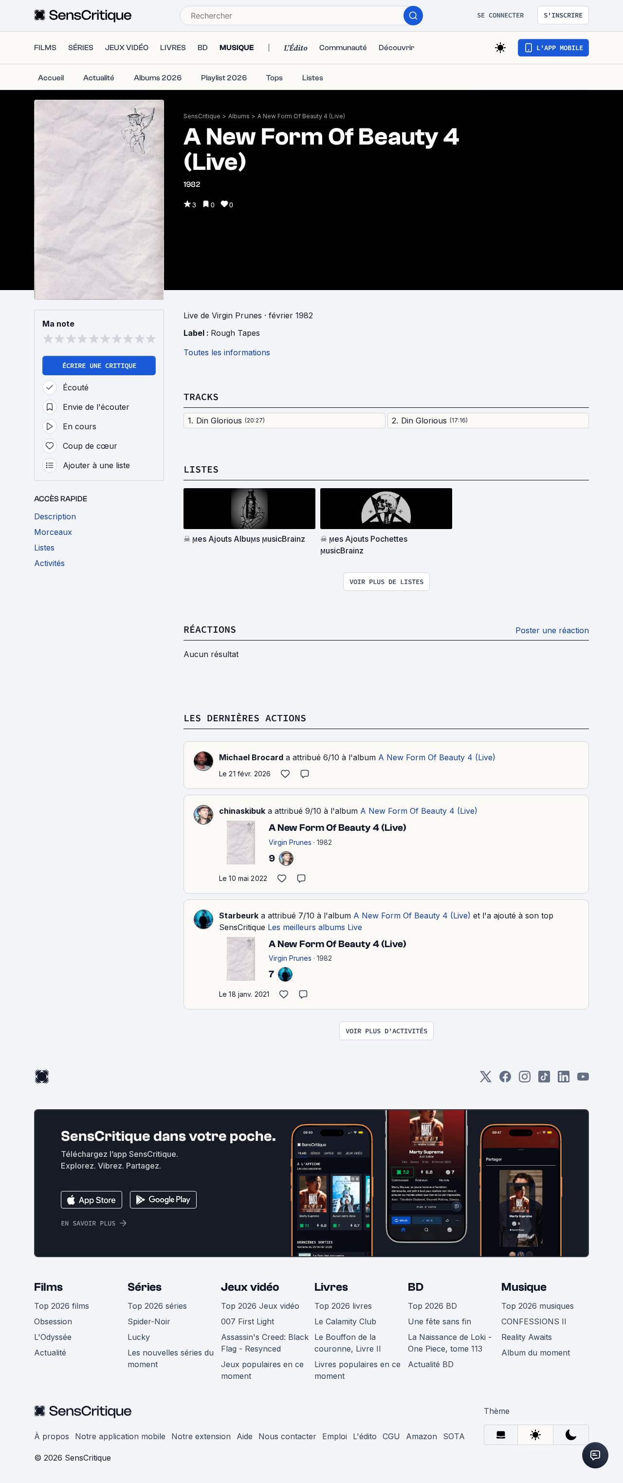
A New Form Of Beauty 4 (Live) (301, 116)
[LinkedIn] (563, 1080)
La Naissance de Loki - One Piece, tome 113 (450, 1343)
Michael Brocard (251, 757)
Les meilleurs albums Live (315, 927)
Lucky (139, 1337)
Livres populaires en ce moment (357, 1370)
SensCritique (201, 116)
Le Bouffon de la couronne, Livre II (347, 1343)
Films (48, 1287)
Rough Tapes (235, 333)
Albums (239, 116)
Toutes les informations (226, 352)
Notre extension (201, 1436)
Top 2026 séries (157, 1306)
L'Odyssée (53, 1337)
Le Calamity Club (345, 1321)
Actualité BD (431, 1364)
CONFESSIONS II (534, 1321)
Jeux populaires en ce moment (262, 1370)
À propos (51, 1436)
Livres (331, 1287)
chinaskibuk (242, 811)
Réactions (209, 629)
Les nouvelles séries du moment (171, 1358)
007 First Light (247, 1321)
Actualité (50, 1352)
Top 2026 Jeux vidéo (260, 1306)
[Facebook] (505, 1080)
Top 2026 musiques (537, 1306)
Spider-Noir (149, 1321)
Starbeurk (238, 915)
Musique (524, 1287)
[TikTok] (544, 1080)
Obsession (53, 1321)
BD (415, 1287)
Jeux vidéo (250, 1287)
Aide (245, 1436)
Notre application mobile (120, 1436)
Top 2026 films (61, 1306)
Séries (145, 1287)
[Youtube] (583, 1080)
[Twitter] (486, 1080)
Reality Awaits (526, 1337)
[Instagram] (525, 1080)
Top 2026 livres (343, 1306)
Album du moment (535, 1352)
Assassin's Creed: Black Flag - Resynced (265, 1343)
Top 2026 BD (432, 1306)
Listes (201, 469)
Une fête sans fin (439, 1321)
